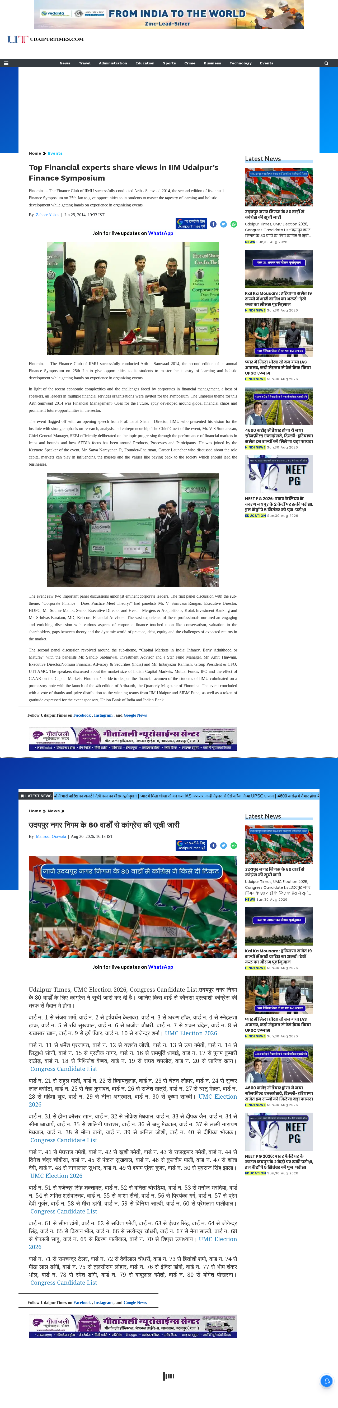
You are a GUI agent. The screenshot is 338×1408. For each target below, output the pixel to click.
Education (144, 63)
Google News (135, 715)
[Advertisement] (169, 104)
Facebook (82, 715)
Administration (113, 63)
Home (35, 153)
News (65, 63)
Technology (240, 63)
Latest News (263, 158)
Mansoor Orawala (51, 836)
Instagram (103, 715)
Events (266, 63)
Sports (169, 63)
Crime (189, 63)
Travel (85, 63)
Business (212, 63)
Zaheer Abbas (47, 214)
